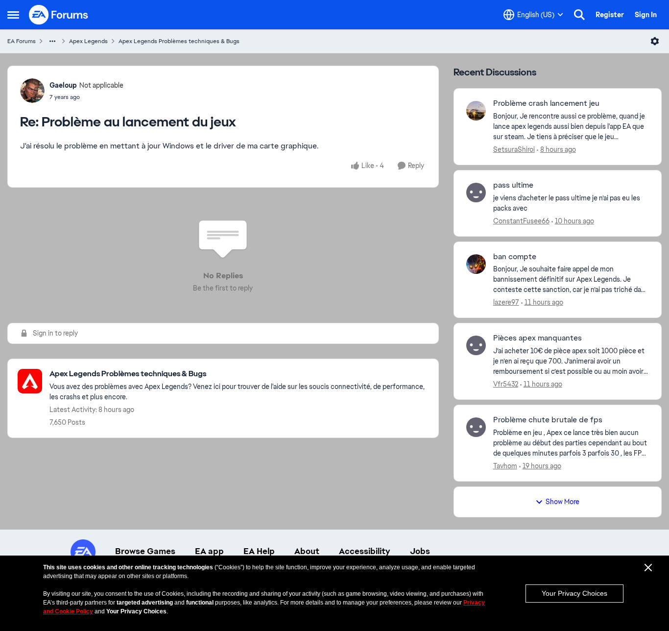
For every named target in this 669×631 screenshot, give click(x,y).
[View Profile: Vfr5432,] (476, 345)
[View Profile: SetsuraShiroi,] (476, 111)
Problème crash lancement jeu (546, 103)
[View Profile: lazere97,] (476, 264)
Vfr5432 (505, 384)
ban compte (514, 257)
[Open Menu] (655, 41)
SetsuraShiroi (514, 149)
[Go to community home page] (59, 14)
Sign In (646, 14)
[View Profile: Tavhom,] (476, 427)
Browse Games (145, 551)
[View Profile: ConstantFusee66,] (476, 192)
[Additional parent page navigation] (52, 41)
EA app (209, 551)
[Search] (579, 15)
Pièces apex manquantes (537, 338)
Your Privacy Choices (574, 593)
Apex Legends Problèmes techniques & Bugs (179, 41)
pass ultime (513, 185)
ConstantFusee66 (521, 221)
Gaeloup (63, 85)
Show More (562, 501)
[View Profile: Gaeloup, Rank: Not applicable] (32, 90)
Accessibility (364, 551)
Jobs (420, 551)
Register (610, 14)
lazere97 (506, 302)
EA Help (259, 551)
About (306, 551)
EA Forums (21, 41)
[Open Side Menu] (13, 14)
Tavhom (505, 465)
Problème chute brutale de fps (547, 420)
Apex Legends (88, 41)
